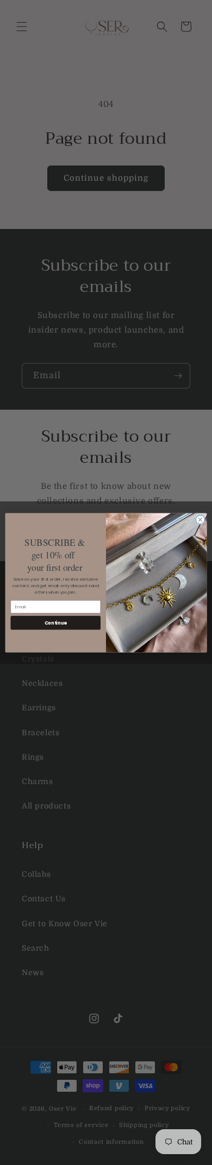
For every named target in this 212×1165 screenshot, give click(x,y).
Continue (56, 622)
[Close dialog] (200, 519)
